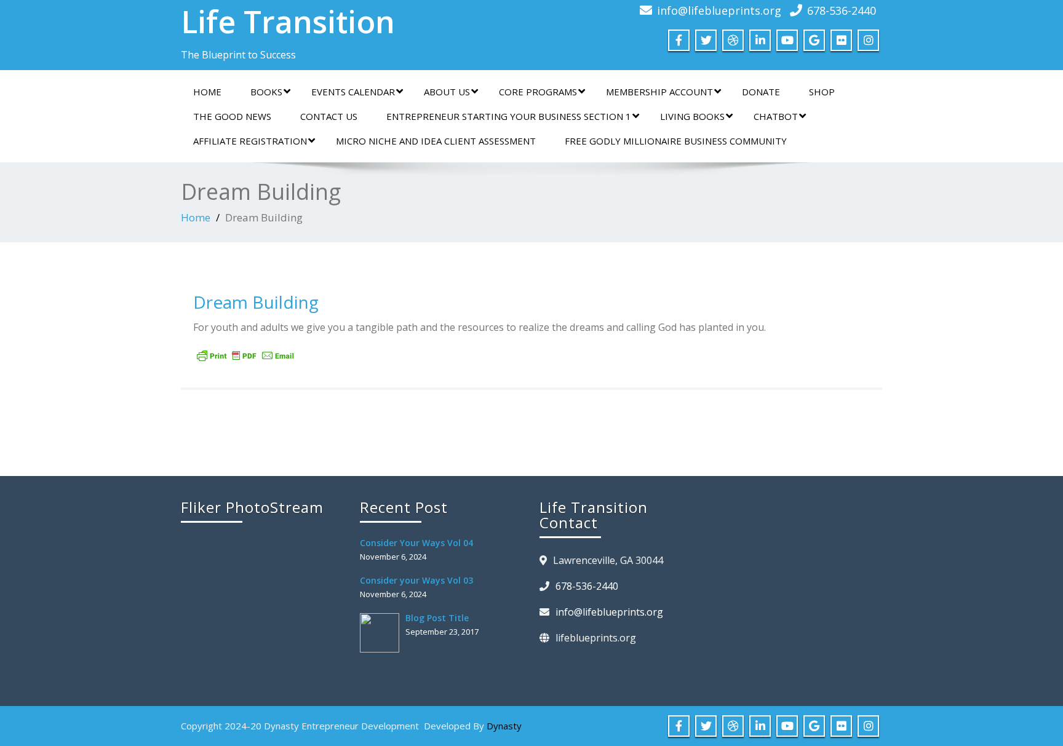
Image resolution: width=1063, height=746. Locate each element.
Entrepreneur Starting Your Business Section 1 (508, 116)
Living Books (692, 116)
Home (207, 91)
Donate (761, 91)
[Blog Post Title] (382, 633)
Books (266, 91)
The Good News (232, 116)
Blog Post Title (437, 618)
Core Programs (538, 91)
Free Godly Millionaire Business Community (676, 141)
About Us (447, 91)
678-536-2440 (841, 10)
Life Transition (288, 21)
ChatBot (776, 116)
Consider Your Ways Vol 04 (416, 543)
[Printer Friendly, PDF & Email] (245, 355)
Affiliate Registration (250, 141)
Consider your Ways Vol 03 (416, 580)
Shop (822, 91)
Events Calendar (353, 91)
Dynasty (504, 726)
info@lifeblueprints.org (719, 10)
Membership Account (659, 91)
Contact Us (328, 116)
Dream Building (256, 302)
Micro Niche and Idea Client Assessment (436, 141)
